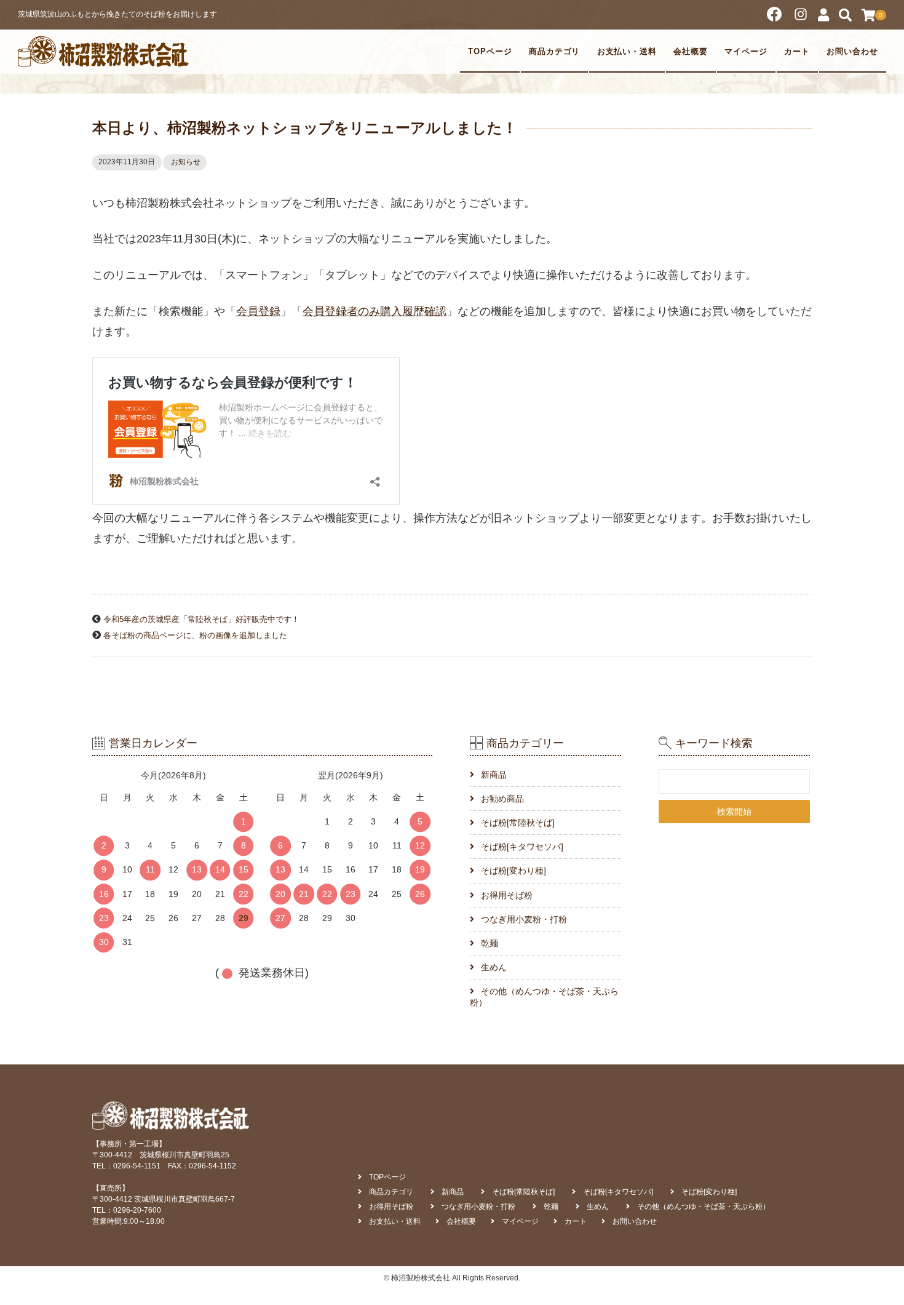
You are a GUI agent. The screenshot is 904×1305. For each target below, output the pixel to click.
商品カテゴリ (555, 51)
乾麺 (489, 943)
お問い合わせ (852, 51)
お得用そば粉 (507, 895)
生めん (494, 967)
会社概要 (690, 51)
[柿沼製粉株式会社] (104, 52)
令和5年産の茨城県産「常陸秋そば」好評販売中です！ (201, 619)
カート (797, 51)
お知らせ (185, 162)
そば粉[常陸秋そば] (518, 823)
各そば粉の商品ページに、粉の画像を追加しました (195, 635)
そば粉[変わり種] (513, 871)
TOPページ (490, 51)
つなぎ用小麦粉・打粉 (524, 919)
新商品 (494, 775)
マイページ (745, 51)
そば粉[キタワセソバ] (522, 847)
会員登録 (258, 311)
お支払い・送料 (627, 51)
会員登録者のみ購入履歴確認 (374, 311)
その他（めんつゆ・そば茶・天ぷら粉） (544, 996)
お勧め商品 (502, 799)
